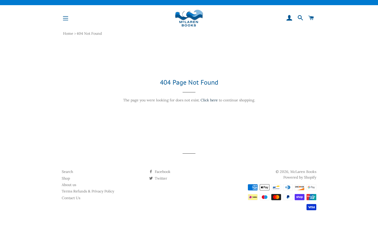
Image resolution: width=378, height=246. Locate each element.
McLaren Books (303, 171)
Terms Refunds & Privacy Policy (88, 191)
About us (69, 184)
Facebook (162, 171)
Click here (209, 100)
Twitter (160, 178)
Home (68, 33)
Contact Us (71, 198)
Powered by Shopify (299, 177)
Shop (66, 178)
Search (67, 171)
